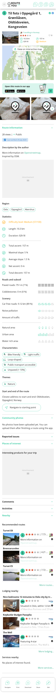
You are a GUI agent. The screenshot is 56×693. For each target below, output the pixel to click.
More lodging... (46, 651)
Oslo (5, 209)
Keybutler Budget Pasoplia (17, 614)
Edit (48, 687)
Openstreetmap (32, 152)
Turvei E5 (8, 566)
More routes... (46, 585)
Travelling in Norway (31, 32)
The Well (7, 632)
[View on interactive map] (28, 78)
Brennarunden (11, 548)
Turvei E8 (8, 530)
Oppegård (16, 209)
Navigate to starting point (23, 407)
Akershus (29, 209)
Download (28, 687)
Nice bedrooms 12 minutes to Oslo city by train (28, 596)
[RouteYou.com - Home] (14, 4)
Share (38, 687)
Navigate (8, 687)
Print (17, 687)
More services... (46, 667)
